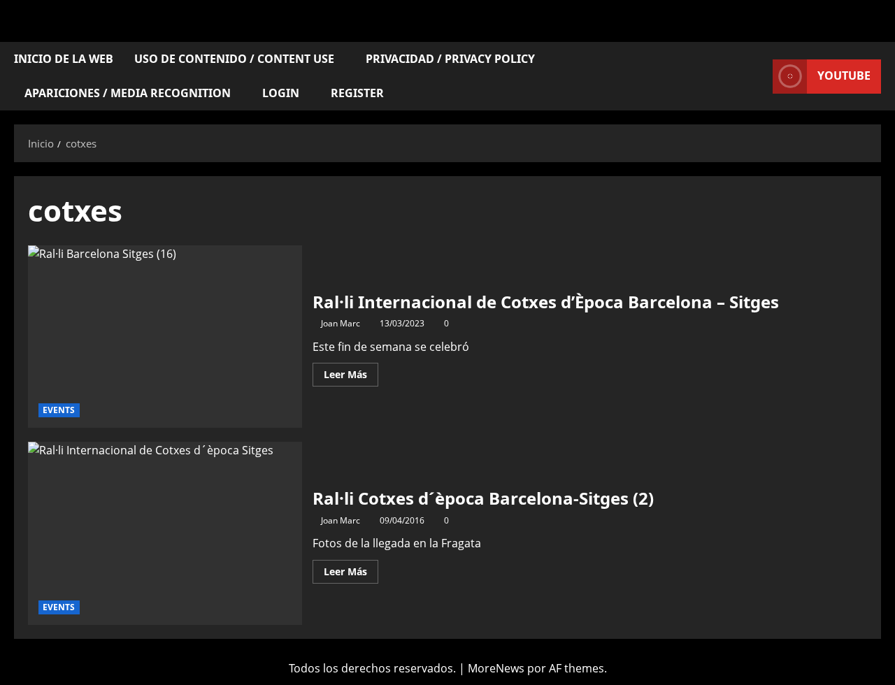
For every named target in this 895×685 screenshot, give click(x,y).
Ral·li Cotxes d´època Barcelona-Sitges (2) (165, 533)
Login (280, 93)
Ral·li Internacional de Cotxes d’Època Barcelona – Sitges (165, 336)
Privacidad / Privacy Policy (450, 58)
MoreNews (496, 668)
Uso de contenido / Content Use (234, 58)
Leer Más (351, 372)
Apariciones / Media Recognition (127, 93)
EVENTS (59, 410)
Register (357, 93)
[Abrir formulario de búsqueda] (758, 76)
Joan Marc (340, 323)
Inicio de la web (63, 58)
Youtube (844, 75)
